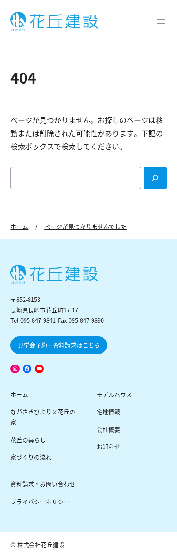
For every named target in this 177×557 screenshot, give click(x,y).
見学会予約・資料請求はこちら (59, 345)
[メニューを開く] (161, 21)
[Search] (155, 178)
